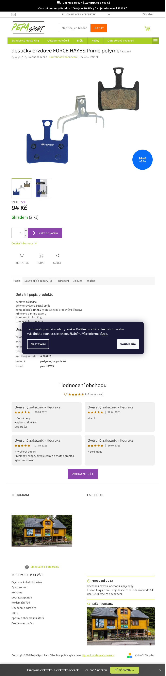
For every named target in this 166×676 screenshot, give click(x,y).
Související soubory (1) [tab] (38, 281)
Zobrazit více (83, 474)
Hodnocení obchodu (83, 385)
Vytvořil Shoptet (145, 656)
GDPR (15, 613)
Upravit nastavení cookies (98, 655)
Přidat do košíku (48, 233)
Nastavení (38, 344)
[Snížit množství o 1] (26, 235)
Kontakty (17, 593)
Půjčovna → (125, 670)
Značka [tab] (90, 281)
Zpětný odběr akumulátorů (28, 618)
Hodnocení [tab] (62, 281)
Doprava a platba (22, 598)
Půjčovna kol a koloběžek (79, 14)
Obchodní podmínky (24, 608)
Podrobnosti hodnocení (63, 57)
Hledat (99, 28)
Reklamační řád (21, 603)
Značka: (90, 57)
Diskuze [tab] (77, 281)
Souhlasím (128, 344)
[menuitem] (25, 40)
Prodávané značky (23, 623)
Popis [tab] (17, 281)
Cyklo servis (19, 587)
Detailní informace (22, 243)
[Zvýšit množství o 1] (26, 230)
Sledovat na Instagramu (45, 567)
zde (104, 334)
